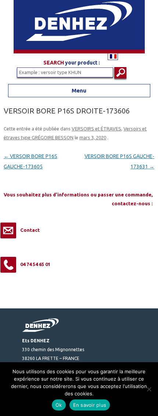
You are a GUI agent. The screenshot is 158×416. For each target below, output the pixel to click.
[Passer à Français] (113, 56)
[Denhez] (79, 52)
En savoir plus (90, 405)
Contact (30, 230)
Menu (79, 90)
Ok (58, 405)
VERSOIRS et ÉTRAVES (96, 128)
